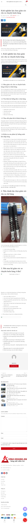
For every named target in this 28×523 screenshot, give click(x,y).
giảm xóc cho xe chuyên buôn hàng (13, 41)
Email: (2, 438)
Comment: (3, 416)
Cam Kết (2, 479)
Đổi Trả (2, 483)
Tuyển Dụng (3, 496)
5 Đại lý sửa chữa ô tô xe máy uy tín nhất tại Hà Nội (16, 388)
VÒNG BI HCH (4, 504)
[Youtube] (4, 473)
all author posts (14, 366)
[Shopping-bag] (7, 473)
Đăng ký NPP (3, 494)
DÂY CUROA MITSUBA (6, 506)
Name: (2, 433)
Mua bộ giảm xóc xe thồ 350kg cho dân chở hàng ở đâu (14, 334)
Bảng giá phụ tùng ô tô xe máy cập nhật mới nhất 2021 (14, 348)
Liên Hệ (2, 498)
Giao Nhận (3, 481)
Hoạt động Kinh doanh (10, 17)
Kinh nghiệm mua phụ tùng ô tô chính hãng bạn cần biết (14, 339)
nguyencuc (14, 15)
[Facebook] (2, 473)
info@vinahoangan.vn (7, 467)
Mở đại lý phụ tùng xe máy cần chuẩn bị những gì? (13, 349)
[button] (26, 1)
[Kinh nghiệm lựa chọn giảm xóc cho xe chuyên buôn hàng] (2, 20)
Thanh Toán (3, 484)
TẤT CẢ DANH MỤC (5, 508)
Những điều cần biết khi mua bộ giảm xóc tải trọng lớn (14, 333)
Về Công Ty (3, 491)
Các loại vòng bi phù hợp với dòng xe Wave (15, 404)
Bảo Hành (3, 493)
